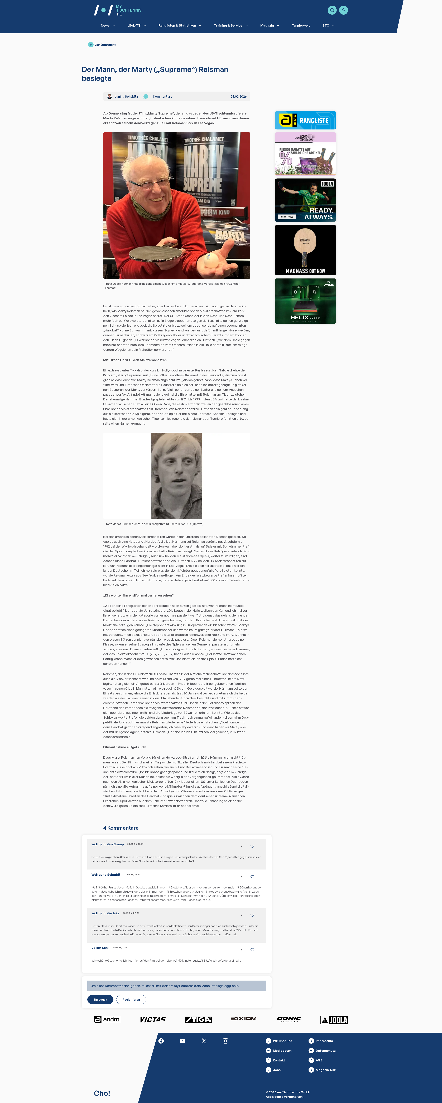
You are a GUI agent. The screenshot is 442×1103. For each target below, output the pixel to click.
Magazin (267, 25)
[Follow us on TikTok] (247, 1040)
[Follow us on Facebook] (161, 1040)
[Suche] (332, 10)
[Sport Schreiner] (305, 154)
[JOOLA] (334, 1020)
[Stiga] (198, 1019)
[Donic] (289, 1019)
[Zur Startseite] (117, 10)
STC (326, 25)
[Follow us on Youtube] (182, 1040)
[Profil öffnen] (343, 10)
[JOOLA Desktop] (305, 200)
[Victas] (153, 1019)
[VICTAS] (305, 250)
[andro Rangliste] (305, 120)
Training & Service (228, 25)
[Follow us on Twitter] (204, 1040)
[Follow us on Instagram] (225, 1040)
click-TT (134, 25)
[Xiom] (243, 1019)
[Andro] (108, 1019)
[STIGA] (305, 301)
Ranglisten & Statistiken (177, 25)
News (105, 25)
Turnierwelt (301, 25)
